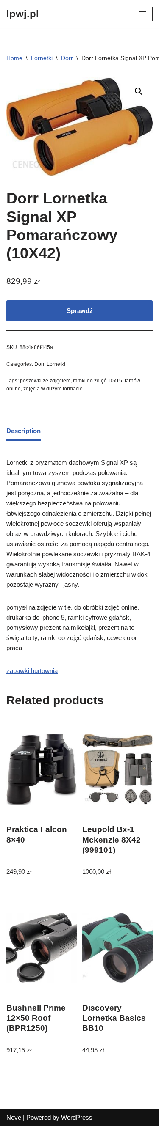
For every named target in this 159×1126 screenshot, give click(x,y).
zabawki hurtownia (32, 670)
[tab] (23, 432)
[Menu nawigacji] (143, 14)
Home (14, 58)
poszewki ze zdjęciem (45, 381)
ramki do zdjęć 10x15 (97, 381)
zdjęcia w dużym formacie (53, 389)
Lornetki (42, 58)
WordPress (76, 1117)
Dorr (67, 58)
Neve (13, 1117)
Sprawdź (80, 310)
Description (23, 430)
